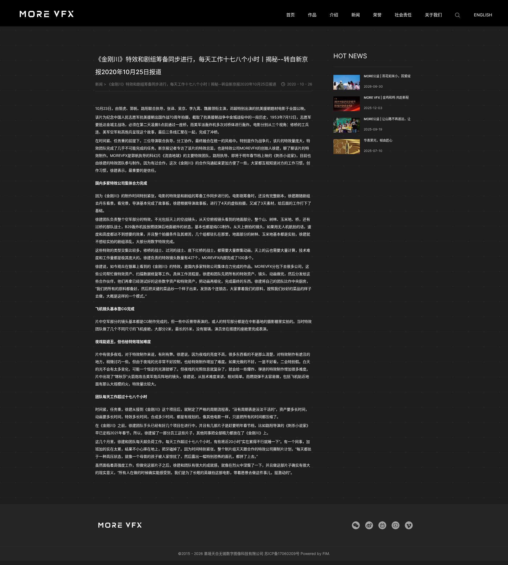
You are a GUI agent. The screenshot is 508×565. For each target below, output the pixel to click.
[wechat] (356, 525)
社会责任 (403, 15)
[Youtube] (396, 525)
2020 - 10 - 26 (299, 84)
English (483, 15)
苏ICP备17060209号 (282, 553)
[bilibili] (382, 525)
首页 (290, 15)
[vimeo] (409, 525)
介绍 (334, 15)
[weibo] (369, 525)
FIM (326, 553)
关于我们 (433, 15)
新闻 (355, 15)
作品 (312, 15)
